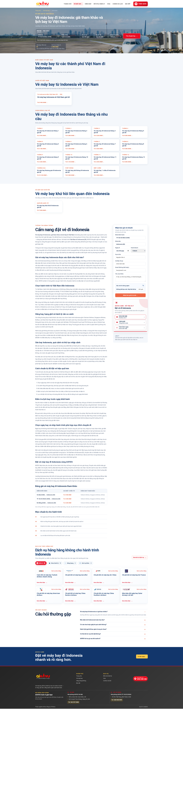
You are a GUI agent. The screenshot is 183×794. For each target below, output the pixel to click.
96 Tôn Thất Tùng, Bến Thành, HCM (121, 697)
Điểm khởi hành (119, 234)
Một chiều (46, 31)
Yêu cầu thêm (119, 274)
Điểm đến (118, 241)
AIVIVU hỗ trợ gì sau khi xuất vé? (90, 638)
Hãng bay (88, 4)
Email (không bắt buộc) (122, 267)
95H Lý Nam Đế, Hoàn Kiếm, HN (76, 697)
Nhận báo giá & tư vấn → (130, 295)
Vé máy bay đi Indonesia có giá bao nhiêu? (94, 611)
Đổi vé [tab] (41, 563)
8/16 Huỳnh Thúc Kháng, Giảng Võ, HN (78, 699)
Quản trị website (143, 707)
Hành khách (134, 247)
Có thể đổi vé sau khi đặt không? (90, 634)
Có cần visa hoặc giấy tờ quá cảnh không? (93, 624)
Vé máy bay (78, 4)
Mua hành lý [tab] (55, 563)
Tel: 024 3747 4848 (73, 702)
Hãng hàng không (81, 680)
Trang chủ (67, 4)
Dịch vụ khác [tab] (85, 563)
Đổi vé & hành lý (99, 4)
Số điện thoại (119, 261)
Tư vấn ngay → (142, 656)
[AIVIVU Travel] (42, 4)
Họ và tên (118, 254)
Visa (108, 4)
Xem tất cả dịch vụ (139, 557)
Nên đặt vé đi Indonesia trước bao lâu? (92, 620)
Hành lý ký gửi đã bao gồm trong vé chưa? (93, 629)
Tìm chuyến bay (132, 36)
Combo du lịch (118, 4)
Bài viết (127, 4)
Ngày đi (117, 247)
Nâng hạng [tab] (70, 563)
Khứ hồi (39, 31)
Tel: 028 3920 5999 (117, 700)
